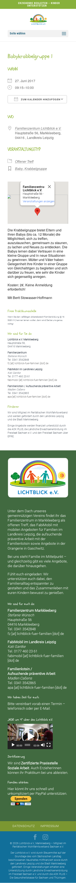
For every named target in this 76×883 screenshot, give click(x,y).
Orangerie (15, 548)
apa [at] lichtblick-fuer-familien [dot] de (29, 396)
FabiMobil (44, 525)
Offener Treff (24, 161)
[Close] (49, 187)
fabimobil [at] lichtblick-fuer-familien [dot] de (32, 380)
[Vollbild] (48, 745)
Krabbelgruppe (35, 168)
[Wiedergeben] (13, 745)
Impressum (49, 826)
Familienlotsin (19, 543)
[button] (37, 212)
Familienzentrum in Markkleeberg (34, 520)
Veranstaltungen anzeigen (38, 201)
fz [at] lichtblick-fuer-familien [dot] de (28, 363)
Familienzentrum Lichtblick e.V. (38, 128)
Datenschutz (23, 826)
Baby (19, 168)
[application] (30, 736)
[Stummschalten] (43, 745)
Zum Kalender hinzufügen (40, 99)
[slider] (27, 745)
